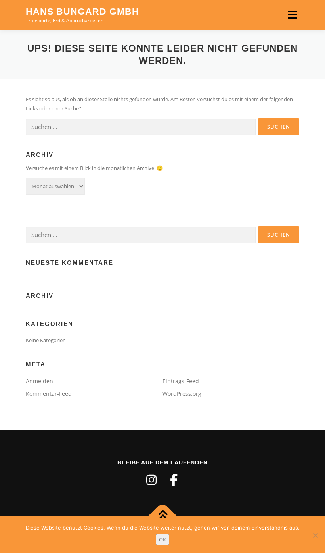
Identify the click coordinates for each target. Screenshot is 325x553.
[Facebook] (174, 480)
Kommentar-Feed (49, 393)
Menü (292, 14)
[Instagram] (151, 480)
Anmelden (39, 381)
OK (162, 539)
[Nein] (315, 535)
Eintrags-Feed (180, 381)
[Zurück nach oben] (163, 515)
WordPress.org (181, 393)
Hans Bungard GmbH (82, 11)
